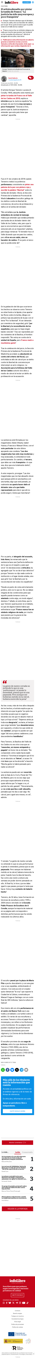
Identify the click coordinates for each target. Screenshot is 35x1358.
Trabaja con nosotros (17, 1316)
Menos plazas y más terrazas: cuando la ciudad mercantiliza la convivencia (14, 1197)
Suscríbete (26, 2)
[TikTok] (28, 1303)
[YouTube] (23, 1303)
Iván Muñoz (5, 1200)
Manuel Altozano (7, 1161)
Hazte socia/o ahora (17, 1111)
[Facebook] (6, 1303)
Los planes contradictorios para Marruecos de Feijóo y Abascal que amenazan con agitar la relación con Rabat (14, 1178)
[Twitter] (13, 1303)
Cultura (3, 1065)
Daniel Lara (5, 1171)
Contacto (17, 1310)
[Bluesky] (10, 1303)
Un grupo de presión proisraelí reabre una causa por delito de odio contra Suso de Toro (14, 1187)
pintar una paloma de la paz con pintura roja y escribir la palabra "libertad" (17, 187)
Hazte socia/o (17, 1295)
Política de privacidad (17, 1324)
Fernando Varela (6, 1181)
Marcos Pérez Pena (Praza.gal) (11, 1191)
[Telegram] (17, 1303)
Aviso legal (17, 1321)
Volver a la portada (17, 1209)
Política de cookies (17, 1327)
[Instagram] (20, 1303)
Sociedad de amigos (18, 1319)
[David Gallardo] (4, 79)
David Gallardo (13, 78)
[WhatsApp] (4, 1303)
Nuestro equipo (17, 1313)
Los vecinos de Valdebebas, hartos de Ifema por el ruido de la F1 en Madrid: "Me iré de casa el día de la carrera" (14, 1168)
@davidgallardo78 (15, 80)
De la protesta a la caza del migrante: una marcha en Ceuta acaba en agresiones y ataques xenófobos (14, 1158)
